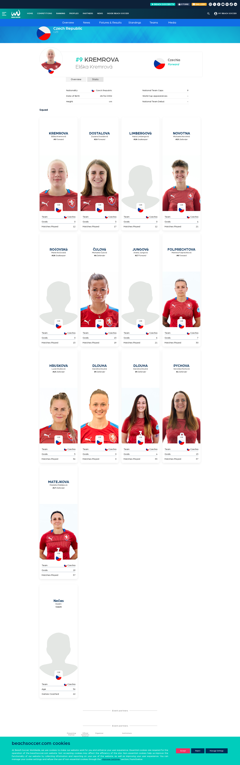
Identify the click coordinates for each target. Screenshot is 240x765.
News (86, 22)
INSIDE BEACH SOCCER (118, 13)
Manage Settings (216, 751)
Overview (68, 22)
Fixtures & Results (110, 22)
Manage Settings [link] (111, 759)
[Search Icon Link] (208, 14)
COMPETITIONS (44, 13)
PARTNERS (88, 13)
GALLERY (200, 4)
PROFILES (74, 13)
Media (172, 22)
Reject (197, 751)
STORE (185, 4)
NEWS (100, 13)
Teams (153, 22)
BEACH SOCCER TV (164, 4)
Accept (183, 751)
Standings (134, 22)
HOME (30, 13)
